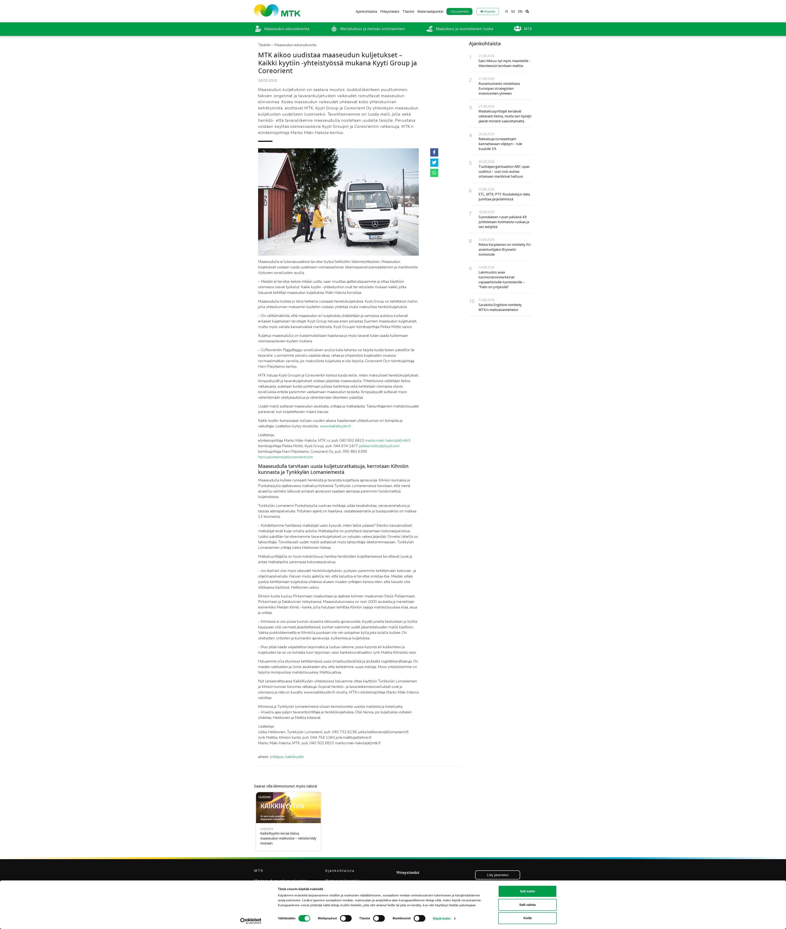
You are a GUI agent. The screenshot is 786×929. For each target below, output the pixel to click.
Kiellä (528, 918)
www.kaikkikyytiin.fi (335, 426)
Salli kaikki (527, 891)
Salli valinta (527, 904)
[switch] (346, 918)
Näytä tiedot (441, 918)
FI (506, 11)
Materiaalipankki (430, 11)
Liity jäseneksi (459, 11)
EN (520, 11)
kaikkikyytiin (294, 756)
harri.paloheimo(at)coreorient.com (285, 457)
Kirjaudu (489, 11)
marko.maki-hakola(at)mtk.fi (388, 440)
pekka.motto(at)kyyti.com (379, 446)
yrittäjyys (277, 756)
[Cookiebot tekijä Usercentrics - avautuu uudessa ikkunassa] (251, 921)
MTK (258, 870)
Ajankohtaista (366, 11)
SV (513, 11)
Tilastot (408, 11)
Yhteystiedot (389, 11)
